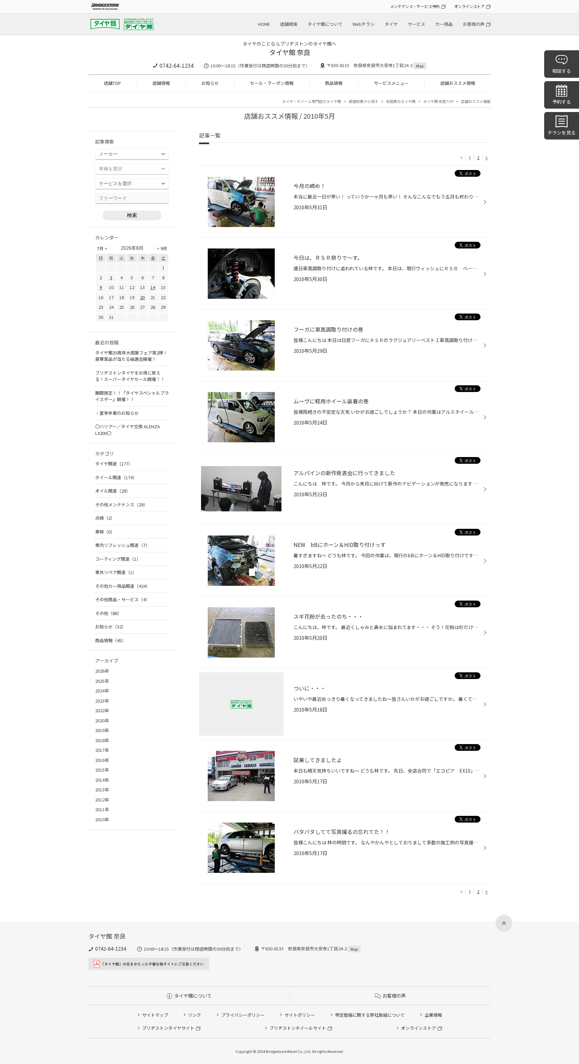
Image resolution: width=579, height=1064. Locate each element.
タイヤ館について (325, 24)
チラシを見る (562, 132)
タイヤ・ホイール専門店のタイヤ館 (311, 101)
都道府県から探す (363, 101)
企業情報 (433, 1015)
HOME (264, 24)
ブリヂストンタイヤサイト (168, 1028)
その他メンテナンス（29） (121, 504)
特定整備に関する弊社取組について (370, 1015)
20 (142, 297)
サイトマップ (155, 1015)
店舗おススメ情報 (457, 83)
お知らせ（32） (110, 626)
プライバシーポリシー (243, 1015)
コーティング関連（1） (118, 559)
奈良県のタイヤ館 (400, 101)
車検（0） (105, 531)
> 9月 (162, 248)
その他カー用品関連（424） (122, 586)
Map (420, 65)
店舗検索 (289, 24)
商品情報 (333, 83)
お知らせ (210, 83)
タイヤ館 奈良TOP (438, 101)
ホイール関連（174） (116, 477)
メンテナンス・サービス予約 (415, 6)
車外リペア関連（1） (116, 572)
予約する (561, 101)
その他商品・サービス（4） (122, 599)
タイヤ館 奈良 (289, 52)
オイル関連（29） (112, 491)
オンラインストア (469, 6)
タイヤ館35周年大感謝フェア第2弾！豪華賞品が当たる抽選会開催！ (131, 355)
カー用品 (444, 24)
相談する (561, 70)
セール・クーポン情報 (272, 83)
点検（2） (105, 518)
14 (152, 287)
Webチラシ (363, 24)
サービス (416, 24)
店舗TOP (112, 83)
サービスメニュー (391, 83)
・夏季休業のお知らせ (117, 413)
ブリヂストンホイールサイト (297, 1028)
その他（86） (108, 613)
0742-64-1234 (176, 65)
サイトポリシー (299, 1015)
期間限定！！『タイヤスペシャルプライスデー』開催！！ (132, 396)
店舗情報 (161, 83)
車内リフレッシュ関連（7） (122, 545)
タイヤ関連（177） (114, 463)
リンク (194, 1015)
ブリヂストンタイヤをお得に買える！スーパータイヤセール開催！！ (130, 376)
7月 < (102, 248)
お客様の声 (474, 24)
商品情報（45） (110, 640)
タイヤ (391, 24)
